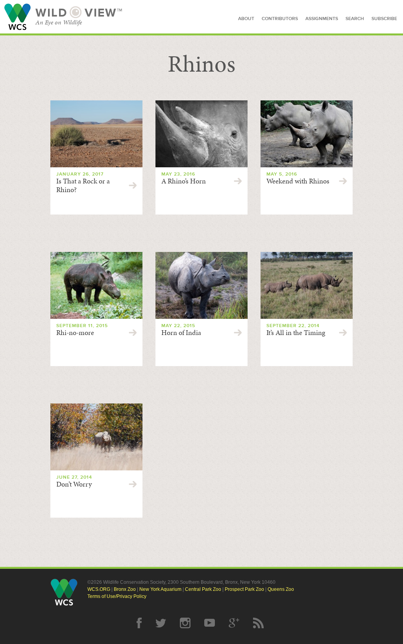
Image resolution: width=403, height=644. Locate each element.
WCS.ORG (98, 589)
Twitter (160, 623)
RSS (258, 623)
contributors (280, 19)
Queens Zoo (281, 589)
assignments (321, 19)
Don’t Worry (74, 484)
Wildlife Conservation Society (17, 16)
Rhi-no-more (75, 332)
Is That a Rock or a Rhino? (83, 185)
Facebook (139, 623)
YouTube (209, 623)
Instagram (185, 623)
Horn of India (181, 332)
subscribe (384, 19)
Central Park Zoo (203, 589)
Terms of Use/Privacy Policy (116, 596)
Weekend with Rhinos (297, 181)
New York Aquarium (160, 589)
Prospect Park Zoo (244, 589)
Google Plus (234, 623)
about (246, 19)
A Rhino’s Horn (183, 181)
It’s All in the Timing (295, 332)
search (355, 19)
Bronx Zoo (125, 589)
